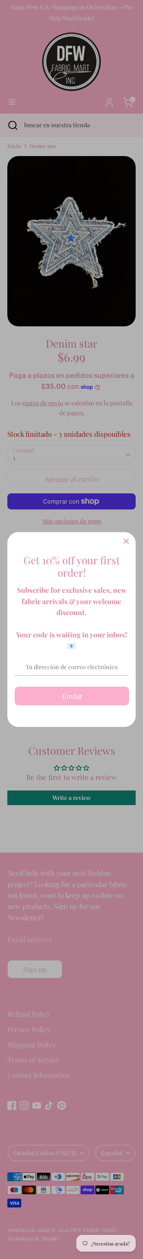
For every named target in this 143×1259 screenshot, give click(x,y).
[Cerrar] (126, 542)
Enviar (72, 696)
